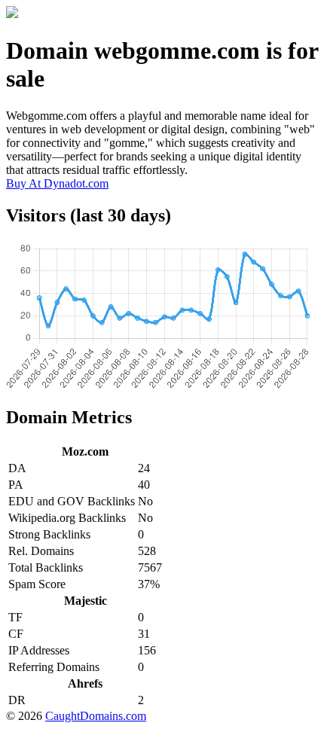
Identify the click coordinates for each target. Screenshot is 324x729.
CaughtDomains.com (95, 715)
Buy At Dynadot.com (57, 183)
